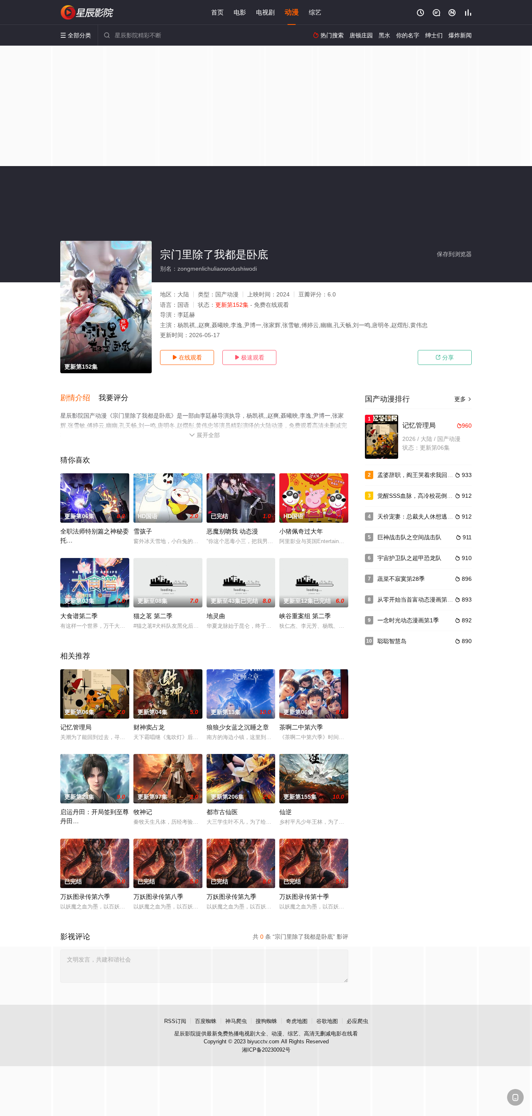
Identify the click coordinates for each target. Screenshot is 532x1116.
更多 (463, 399)
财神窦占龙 (149, 727)
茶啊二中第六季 (301, 727)
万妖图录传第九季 (231, 896)
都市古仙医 (222, 811)
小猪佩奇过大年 (301, 531)
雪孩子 (142, 531)
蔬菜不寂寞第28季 (401, 578)
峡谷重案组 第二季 (305, 615)
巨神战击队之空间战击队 (409, 537)
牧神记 (142, 811)
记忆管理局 (75, 727)
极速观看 (249, 357)
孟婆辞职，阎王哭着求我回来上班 (421, 475)
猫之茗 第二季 (152, 615)
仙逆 (285, 811)
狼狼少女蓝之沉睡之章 (238, 727)
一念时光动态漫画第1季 (408, 620)
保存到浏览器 (454, 254)
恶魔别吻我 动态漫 (232, 531)
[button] (79, 398)
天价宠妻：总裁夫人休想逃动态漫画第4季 (431, 516)
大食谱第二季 (79, 615)
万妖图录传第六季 (85, 896)
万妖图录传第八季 (158, 896)
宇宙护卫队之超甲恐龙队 (409, 558)
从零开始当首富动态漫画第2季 (416, 599)
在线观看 (187, 357)
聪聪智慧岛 (391, 641)
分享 (445, 357)
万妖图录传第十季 (304, 896)
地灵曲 (216, 615)
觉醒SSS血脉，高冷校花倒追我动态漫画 (429, 495)
